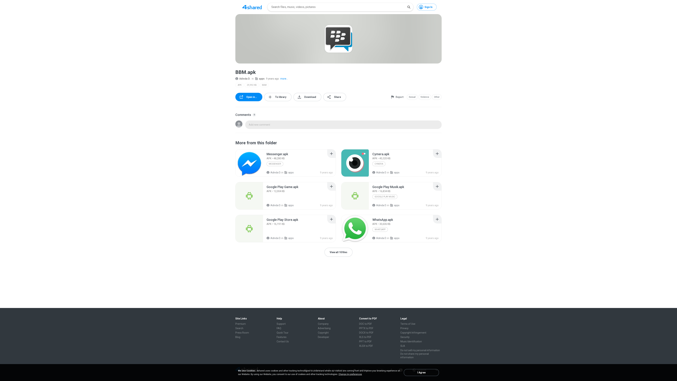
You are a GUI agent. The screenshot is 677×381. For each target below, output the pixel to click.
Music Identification (411, 341)
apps (262, 78)
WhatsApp (380, 229)
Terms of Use (407, 323)
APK (240, 85)
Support (281, 323)
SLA (402, 345)
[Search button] (409, 7)
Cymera (379, 164)
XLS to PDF (365, 337)
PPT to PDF (365, 341)
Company (323, 323)
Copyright (323, 332)
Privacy (404, 328)
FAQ (279, 328)
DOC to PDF (365, 323)
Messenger (275, 164)
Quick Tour (282, 332)
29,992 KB (252, 85)
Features (281, 337)
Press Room (242, 332)
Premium (240, 323)
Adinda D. (244, 78)
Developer (323, 337)
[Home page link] (252, 7)
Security (405, 337)
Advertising (324, 328)
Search (239, 328)
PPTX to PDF (366, 328)
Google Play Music (385, 196)
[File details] (249, 163)
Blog (237, 337)
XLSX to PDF (366, 345)
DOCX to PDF (366, 332)
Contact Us (283, 341)
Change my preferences (350, 374)
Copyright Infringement (413, 332)
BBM (264, 85)
